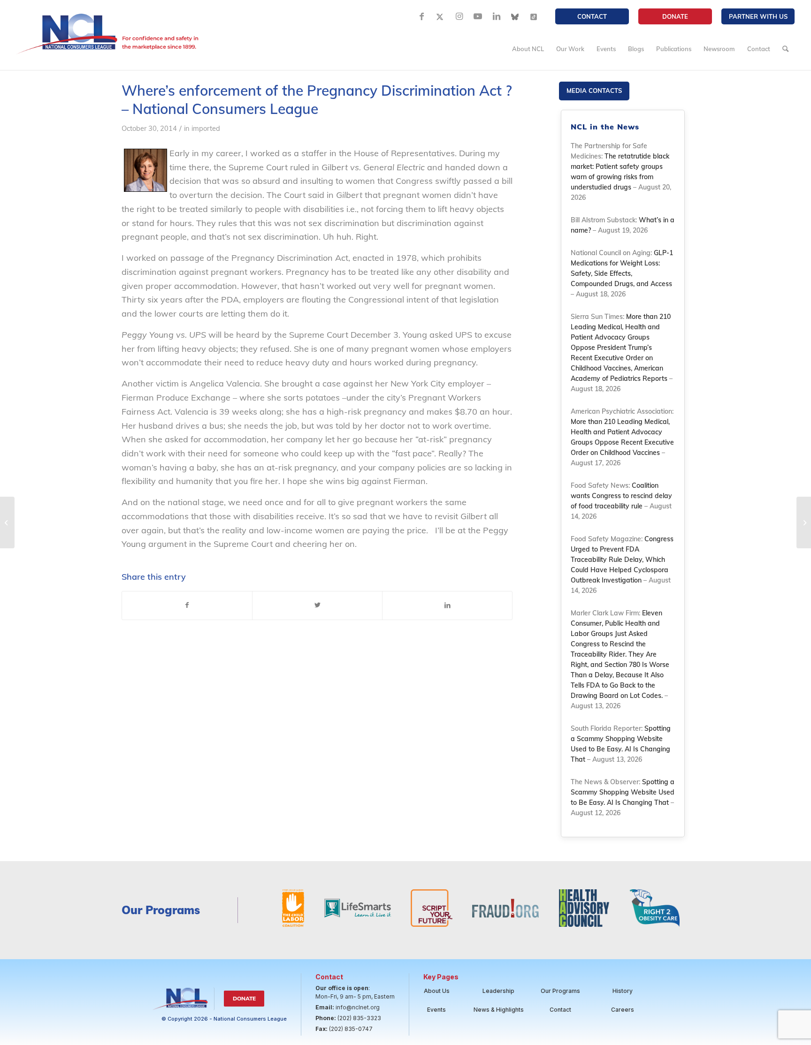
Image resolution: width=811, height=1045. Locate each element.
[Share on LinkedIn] (447, 605)
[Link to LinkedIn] (497, 16)
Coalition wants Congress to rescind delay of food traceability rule (621, 495)
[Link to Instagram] (459, 16)
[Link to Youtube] (478, 16)
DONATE (675, 16)
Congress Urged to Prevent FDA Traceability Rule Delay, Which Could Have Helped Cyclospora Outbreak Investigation (622, 559)
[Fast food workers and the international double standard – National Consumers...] (803, 522)
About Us (437, 990)
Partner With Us (758, 16)
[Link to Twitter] (440, 16)
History (622, 990)
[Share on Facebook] (187, 605)
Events (436, 1009)
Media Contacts (594, 90)
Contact (592, 16)
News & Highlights (499, 1009)
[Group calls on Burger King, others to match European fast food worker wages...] (7, 522)
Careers (622, 1009)
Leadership (498, 990)
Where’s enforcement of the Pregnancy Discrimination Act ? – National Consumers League (317, 100)
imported (205, 128)
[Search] (785, 49)
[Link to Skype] (515, 16)
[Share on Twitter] (317, 605)
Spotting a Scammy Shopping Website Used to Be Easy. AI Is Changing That (622, 792)
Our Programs (560, 990)
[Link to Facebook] (421, 16)
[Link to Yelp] (534, 16)
